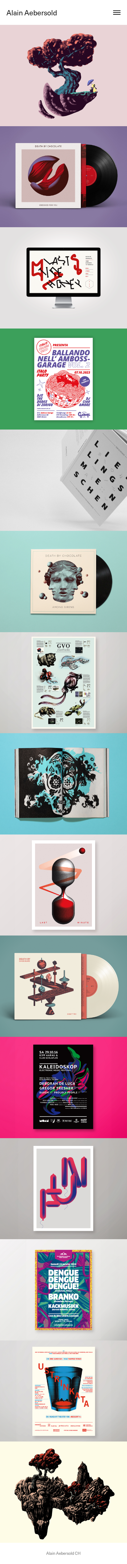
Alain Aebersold (31, 12)
